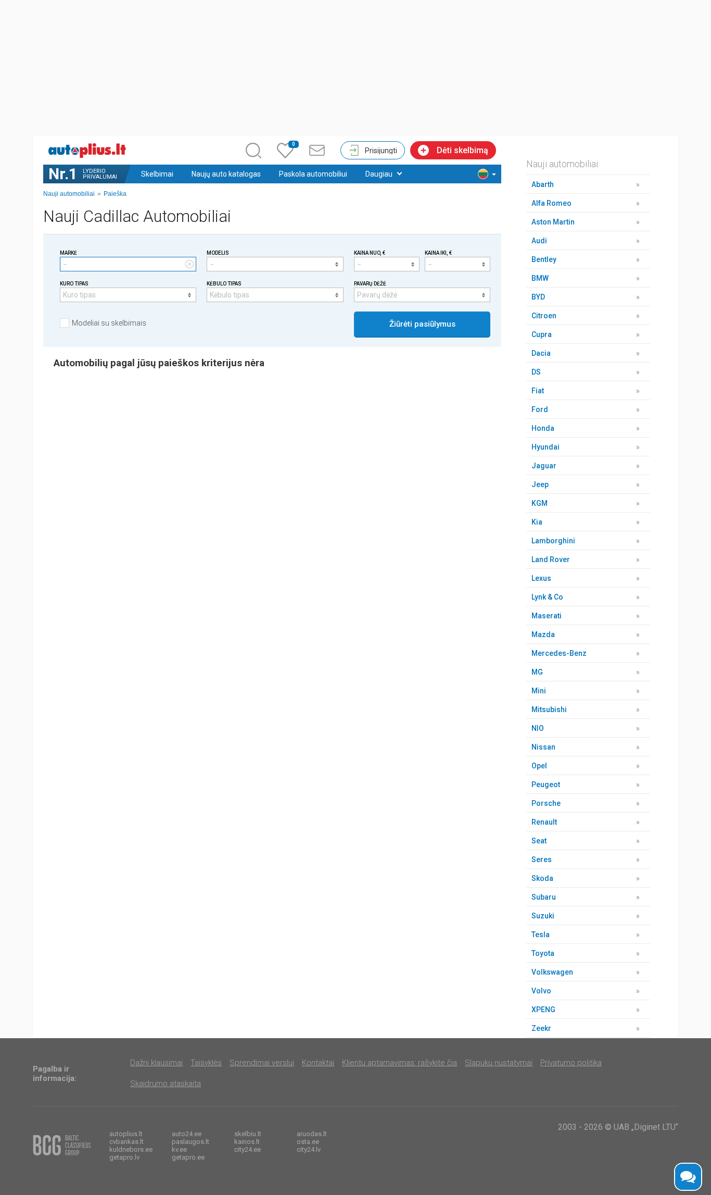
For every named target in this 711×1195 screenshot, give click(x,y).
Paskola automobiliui (313, 174)
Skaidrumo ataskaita (165, 1083)
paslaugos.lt (190, 1142)
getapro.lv (124, 1157)
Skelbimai (157, 174)
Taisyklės (206, 1062)
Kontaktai (318, 1062)
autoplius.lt (126, 1134)
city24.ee (247, 1149)
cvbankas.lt (126, 1142)
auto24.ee (186, 1134)
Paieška (115, 193)
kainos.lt (247, 1142)
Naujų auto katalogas (226, 174)
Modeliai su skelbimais (109, 323)
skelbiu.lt (247, 1134)
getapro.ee (188, 1157)
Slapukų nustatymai (498, 1062)
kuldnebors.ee (131, 1149)
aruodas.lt (312, 1134)
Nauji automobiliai (69, 193)
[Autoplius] (90, 150)
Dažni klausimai (156, 1062)
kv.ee (179, 1149)
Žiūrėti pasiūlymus (422, 324)
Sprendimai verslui (262, 1062)
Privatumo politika (571, 1062)
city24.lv (309, 1149)
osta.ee (308, 1142)
